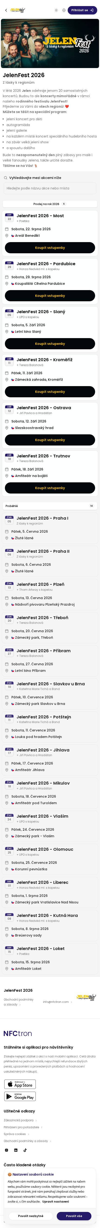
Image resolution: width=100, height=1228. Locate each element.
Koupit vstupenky (50, 247)
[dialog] (50, 1196)
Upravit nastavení (55, 1202)
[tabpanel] (50, 592)
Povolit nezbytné (30, 1216)
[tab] (50, 204)
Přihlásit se (79, 10)
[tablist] (50, 204)
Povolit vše (74, 1216)
